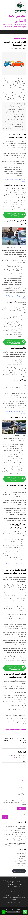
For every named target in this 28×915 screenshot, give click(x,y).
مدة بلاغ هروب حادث (18, 116)
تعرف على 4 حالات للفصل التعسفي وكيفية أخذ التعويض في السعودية (15, 831)
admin (24, 48)
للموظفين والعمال (17, 38)
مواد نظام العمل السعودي (19, 865)
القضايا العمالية (22, 858)
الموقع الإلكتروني (22, 794)
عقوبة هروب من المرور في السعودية (15, 109)
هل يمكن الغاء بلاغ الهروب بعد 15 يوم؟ (15, 119)
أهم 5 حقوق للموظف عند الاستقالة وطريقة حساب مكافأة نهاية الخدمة (15, 835)
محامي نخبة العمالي (9, 909)
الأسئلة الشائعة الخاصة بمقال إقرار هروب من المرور (13, 128)
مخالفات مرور (15, 729)
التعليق (24, 761)
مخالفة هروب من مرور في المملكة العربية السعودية (13, 106)
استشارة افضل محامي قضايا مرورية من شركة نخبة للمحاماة (14, 125)
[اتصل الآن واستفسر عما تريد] (3, 912)
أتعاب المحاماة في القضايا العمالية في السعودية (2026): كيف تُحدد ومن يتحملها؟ (15, 844)
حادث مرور (20, 729)
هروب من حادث (8, 729)
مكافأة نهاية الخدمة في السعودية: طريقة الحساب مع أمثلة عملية (16, 839)
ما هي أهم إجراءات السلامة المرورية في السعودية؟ (14, 121)
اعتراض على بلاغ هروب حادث (16, 117)
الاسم (24, 780)
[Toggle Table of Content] (22, 103)
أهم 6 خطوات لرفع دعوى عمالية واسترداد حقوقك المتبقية (15, 827)
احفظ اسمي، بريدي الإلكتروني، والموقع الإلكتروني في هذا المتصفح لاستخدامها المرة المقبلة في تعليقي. (14, 802)
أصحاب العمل (23, 38)
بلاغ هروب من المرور (18, 114)
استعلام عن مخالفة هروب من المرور (15, 111)
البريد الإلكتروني (22, 787)
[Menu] (24, 32)
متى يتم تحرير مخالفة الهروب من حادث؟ (14, 112)
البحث (24, 814)
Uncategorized (21, 853)
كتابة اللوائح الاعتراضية (20, 861)
